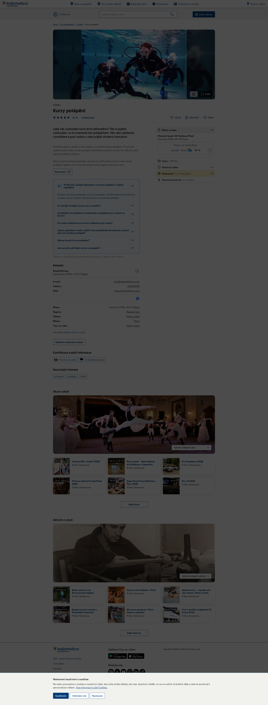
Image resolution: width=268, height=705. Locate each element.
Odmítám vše (79, 695)
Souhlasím (60, 695)
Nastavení (97, 695)
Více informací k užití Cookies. (92, 687)
